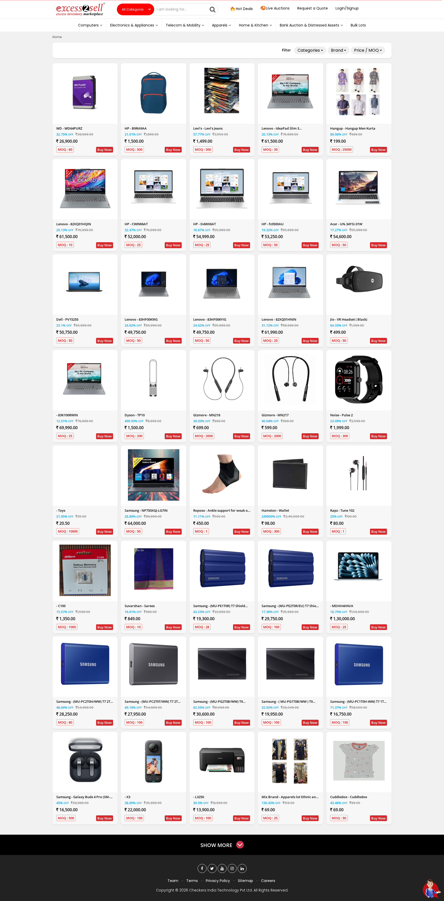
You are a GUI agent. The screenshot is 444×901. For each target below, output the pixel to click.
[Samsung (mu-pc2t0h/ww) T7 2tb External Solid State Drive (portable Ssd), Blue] (85, 664)
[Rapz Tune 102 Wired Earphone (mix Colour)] (359, 473)
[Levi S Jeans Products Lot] (222, 91)
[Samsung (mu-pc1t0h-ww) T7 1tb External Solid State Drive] (359, 664)
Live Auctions (278, 8)
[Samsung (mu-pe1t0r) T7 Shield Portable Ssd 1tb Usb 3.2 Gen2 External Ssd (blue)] (222, 569)
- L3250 (198, 797)
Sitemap (245, 880)
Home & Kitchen (253, 25)
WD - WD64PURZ (69, 128)
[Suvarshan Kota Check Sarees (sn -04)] (153, 569)
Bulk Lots (358, 25)
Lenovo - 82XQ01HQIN (73, 224)
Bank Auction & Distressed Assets (309, 25)
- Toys (60, 510)
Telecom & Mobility (183, 25)
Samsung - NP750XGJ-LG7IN (146, 510)
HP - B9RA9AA (136, 128)
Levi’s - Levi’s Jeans (208, 128)
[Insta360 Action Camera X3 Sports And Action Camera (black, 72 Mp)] (153, 761)
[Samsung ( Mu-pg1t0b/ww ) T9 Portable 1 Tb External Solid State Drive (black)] (290, 664)
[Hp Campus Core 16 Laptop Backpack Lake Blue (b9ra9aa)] (153, 93)
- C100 (61, 605)
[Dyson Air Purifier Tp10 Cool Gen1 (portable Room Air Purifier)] (153, 378)
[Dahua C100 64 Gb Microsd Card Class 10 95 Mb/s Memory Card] (85, 570)
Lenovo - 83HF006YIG (209, 319)
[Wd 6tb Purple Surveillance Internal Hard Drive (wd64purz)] (85, 91)
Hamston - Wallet (275, 510)
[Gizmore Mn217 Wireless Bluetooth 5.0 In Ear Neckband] (290, 379)
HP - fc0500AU (273, 224)
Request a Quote (312, 8)
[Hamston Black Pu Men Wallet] (290, 473)
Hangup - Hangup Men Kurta (352, 128)
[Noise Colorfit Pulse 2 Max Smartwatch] (359, 379)
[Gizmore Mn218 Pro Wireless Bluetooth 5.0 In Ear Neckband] (222, 379)
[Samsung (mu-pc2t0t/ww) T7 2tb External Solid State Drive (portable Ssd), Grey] (153, 664)
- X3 (127, 797)
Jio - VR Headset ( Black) (348, 319)
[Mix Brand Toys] (85, 475)
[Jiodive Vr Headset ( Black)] (359, 282)
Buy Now (104, 149)
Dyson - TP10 (135, 415)
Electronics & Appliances (132, 25)
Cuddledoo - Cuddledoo (348, 797)
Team (173, 880)
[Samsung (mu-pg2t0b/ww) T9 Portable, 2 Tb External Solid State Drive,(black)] (222, 664)
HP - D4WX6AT (204, 224)
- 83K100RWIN (67, 415)
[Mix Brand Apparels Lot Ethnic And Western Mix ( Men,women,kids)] (290, 760)
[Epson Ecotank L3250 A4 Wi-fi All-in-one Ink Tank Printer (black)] (222, 760)
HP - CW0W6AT (136, 224)
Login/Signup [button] (347, 8)
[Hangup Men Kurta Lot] (359, 91)
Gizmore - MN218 (206, 415)
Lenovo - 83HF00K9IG (141, 319)
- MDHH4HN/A (341, 605)
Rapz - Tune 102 (342, 510)
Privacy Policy (218, 880)
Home (57, 37)
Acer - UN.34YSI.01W (346, 224)
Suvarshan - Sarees (140, 605)
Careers (268, 880)
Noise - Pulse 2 (341, 415)
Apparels (219, 25)
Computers (88, 25)
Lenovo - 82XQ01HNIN (279, 319)
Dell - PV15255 (67, 319)
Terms (192, 880)
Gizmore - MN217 (275, 415)
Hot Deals (244, 8)
